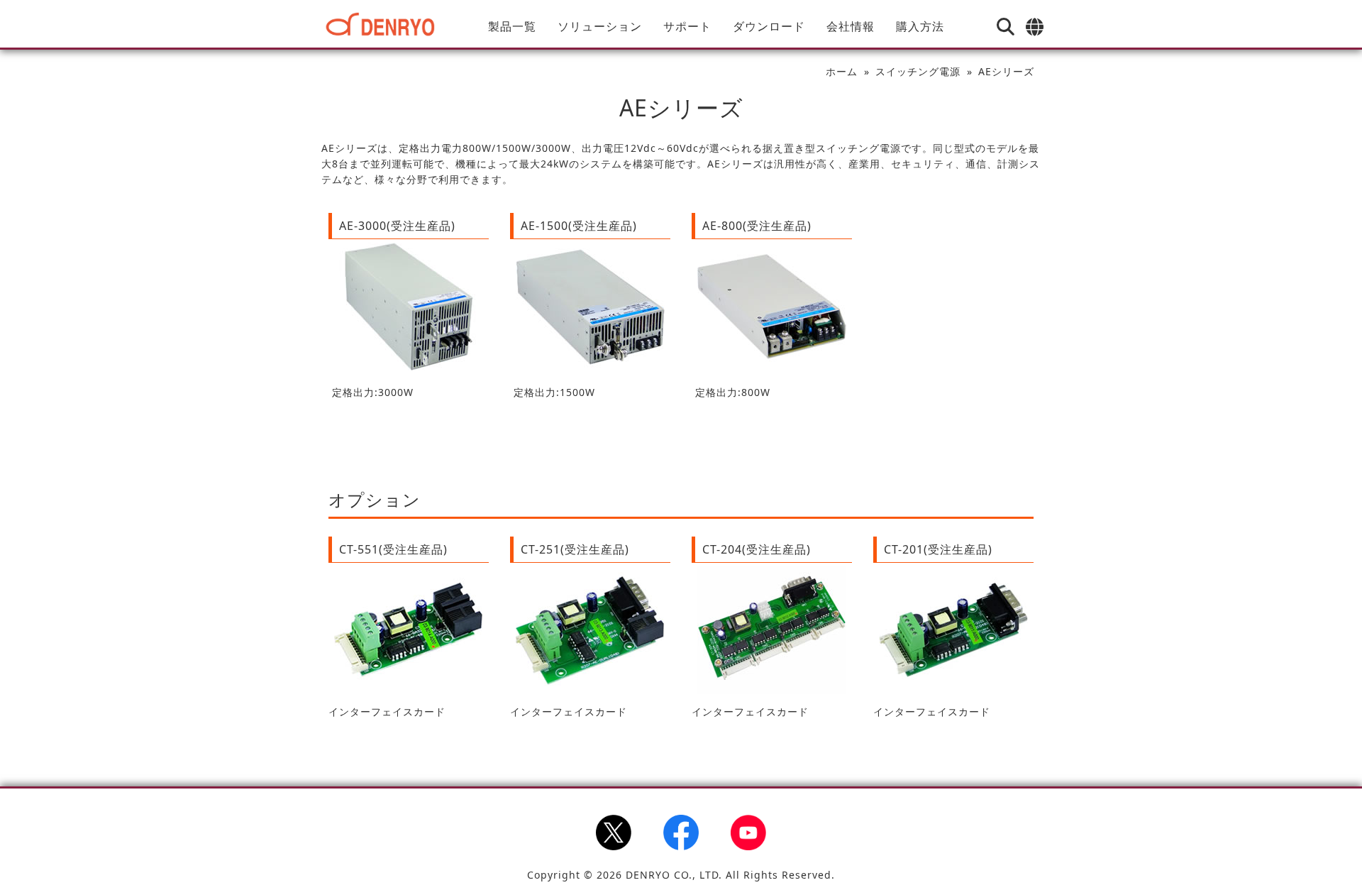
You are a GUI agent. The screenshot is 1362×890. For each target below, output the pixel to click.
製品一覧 (512, 26)
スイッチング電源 (917, 71)
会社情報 (850, 26)
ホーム (842, 71)
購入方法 (920, 26)
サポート (687, 26)
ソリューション (600, 26)
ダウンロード (769, 26)
